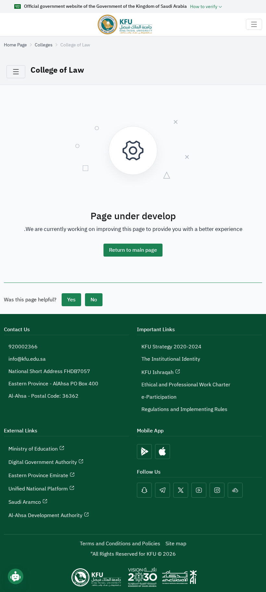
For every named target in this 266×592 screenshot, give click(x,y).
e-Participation (158, 397)
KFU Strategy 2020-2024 (171, 347)
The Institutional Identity (170, 359)
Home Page (15, 45)
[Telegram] (162, 490)
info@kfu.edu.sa (27, 359)
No (94, 300)
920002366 (23, 347)
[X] (180, 490)
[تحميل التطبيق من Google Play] (144, 451)
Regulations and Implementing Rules (184, 409)
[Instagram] (217, 490)
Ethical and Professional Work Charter (185, 385)
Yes (71, 300)
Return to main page (133, 250)
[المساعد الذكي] (15, 576)
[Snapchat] (144, 490)
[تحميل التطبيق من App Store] (162, 451)
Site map (175, 544)
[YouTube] (198, 490)
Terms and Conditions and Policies (120, 544)
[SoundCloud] (235, 490)
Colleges (44, 45)
